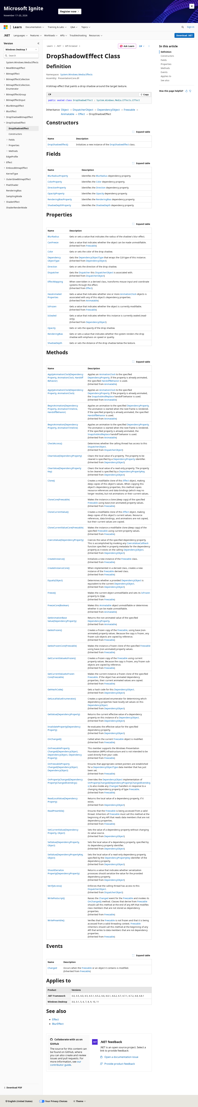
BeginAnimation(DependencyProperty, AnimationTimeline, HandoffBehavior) (63, 409)
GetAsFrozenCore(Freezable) (62, 645)
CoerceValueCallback (137, 543)
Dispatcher (53, 272)
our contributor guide (65, 1063)
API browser (71, 45)
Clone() (51, 480)
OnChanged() (54, 739)
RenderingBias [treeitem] (14, 190)
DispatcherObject (83, 109)
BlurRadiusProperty (58, 175)
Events (164, 72)
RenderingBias (103, 199)
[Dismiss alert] (191, 6)
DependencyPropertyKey (131, 471)
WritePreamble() (56, 920)
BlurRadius (102, 175)
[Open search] (183, 27)
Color (98, 181)
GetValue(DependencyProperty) (64, 714)
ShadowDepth (103, 205)
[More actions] (149, 46)
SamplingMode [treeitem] (14, 196)
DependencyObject (108, 109)
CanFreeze (53, 242)
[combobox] (21, 49)
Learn (50, 45)
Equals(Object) (55, 580)
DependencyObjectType (91, 257)
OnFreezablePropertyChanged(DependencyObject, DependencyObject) (63, 767)
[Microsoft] (6, 27)
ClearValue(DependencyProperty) (65, 455)
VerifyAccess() (55, 885)
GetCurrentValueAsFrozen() (62, 658)
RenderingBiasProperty (60, 199)
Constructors (167, 55)
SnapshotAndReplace (103, 396)
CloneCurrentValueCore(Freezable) (65, 527)
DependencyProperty (98, 377)
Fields (164, 60)
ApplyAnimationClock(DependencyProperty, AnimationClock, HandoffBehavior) (65, 377)
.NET (58, 45)
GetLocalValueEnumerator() (62, 698)
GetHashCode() (55, 689)
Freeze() (52, 592)
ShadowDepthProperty (59, 205)
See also (165, 80)
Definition (166, 51)
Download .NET (184, 35)
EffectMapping (55, 281)
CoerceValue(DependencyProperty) (66, 539)
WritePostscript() (56, 898)
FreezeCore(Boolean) (58, 605)
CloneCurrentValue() (58, 511)
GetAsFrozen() (55, 630)
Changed (113, 786)
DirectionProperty (57, 187)
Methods (165, 68)
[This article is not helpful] (190, 91)
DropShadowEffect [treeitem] (19, 128)
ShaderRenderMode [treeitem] (16, 207)
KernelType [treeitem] (12, 173)
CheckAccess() (55, 443)
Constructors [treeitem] (15, 133)
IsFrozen (52, 306)
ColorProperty (55, 181)
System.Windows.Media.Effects (76, 74)
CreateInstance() (56, 558)
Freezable (129, 109)
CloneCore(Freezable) (59, 499)
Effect (81, 114)
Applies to (166, 76)
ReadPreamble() (56, 810)
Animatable (67, 114)
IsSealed (52, 315)
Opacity (100, 193)
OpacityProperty (56, 193)
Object (65, 109)
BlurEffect (58, 1023)
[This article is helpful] (186, 91)
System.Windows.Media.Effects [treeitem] (22, 62)
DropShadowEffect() (58, 144)
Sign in (190, 26)
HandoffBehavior (110, 380)
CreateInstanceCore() (58, 568)
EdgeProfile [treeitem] (12, 156)
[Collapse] (38, 43)
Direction (100, 187)
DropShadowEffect (119, 144)
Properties (166, 64)
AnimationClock (128, 294)
